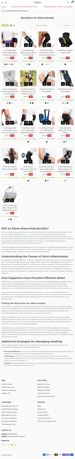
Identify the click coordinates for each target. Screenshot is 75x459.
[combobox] (45, 224)
